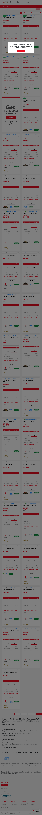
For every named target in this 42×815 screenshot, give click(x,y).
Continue (21, 50)
